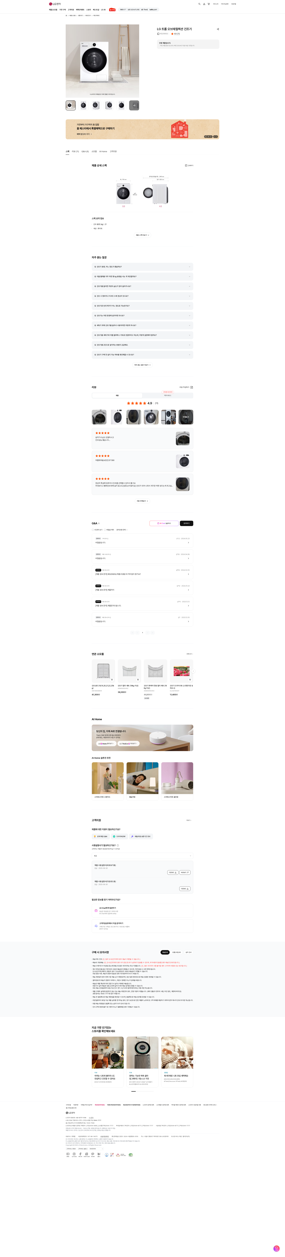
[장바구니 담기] (112, 679)
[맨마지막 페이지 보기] (153, 632)
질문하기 (165, 523)
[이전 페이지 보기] (137, 632)
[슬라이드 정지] (205, 136)
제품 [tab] (117, 396)
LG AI (103, 10)
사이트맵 (68, 1105)
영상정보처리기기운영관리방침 (131, 1105)
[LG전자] (55, 4)
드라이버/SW (121, 836)
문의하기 (186, 523)
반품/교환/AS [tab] (176, 952)
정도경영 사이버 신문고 (209, 1105)
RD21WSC (97, 15)
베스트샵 (96, 10)
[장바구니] (209, 4)
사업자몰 (233, 4)
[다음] (217, 136)
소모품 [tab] (94, 151)
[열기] (117, 845)
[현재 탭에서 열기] (142, 129)
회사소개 (215, 4)
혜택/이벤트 (80, 10)
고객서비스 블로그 (82, 1149)
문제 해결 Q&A (102, 836)
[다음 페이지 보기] (148, 632)
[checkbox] (93, 530)
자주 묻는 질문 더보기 (141, 365)
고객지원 (71, 10)
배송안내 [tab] (165, 952)
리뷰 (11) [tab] (75, 151)
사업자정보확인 (104, 1136)
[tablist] (142, 395)
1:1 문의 (91, 1117)
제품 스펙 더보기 (141, 235)
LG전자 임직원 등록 (148, 1105)
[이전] (214, 136)
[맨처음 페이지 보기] (132, 632)
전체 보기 (189, 654)
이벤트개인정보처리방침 (114, 1105)
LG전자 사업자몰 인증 (194, 1105)
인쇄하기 (190, 165)
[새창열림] (123, 10)
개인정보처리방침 (100, 1105)
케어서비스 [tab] (167, 395)
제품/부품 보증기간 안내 (142, 836)
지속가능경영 (224, 4)
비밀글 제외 (110, 530)
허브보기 (133, 743)
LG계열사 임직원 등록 (163, 1105)
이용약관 (75, 1105)
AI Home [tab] (103, 151)
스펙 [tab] (67, 151)
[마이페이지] (204, 4)
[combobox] (142, 856)
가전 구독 (62, 10)
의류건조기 (88, 15)
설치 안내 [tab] (188, 952)
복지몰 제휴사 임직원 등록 (178, 1105)
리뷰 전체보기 (141, 501)
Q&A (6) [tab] (85, 151)
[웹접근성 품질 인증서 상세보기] (130, 1155)
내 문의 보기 (98, 530)
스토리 (88, 10)
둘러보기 (109, 743)
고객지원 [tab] (113, 151)
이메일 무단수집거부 (86, 1105)
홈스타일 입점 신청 (71, 1108)
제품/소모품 (53, 10)
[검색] (199, 4)
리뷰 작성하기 (184, 387)
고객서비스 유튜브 (71, 1149)
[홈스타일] (111, 10)
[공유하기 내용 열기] (218, 29)
